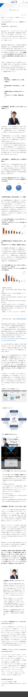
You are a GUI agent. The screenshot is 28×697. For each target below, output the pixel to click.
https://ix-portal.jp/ (21, 318)
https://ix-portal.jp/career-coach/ (9, 489)
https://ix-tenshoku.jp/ (19, 470)
